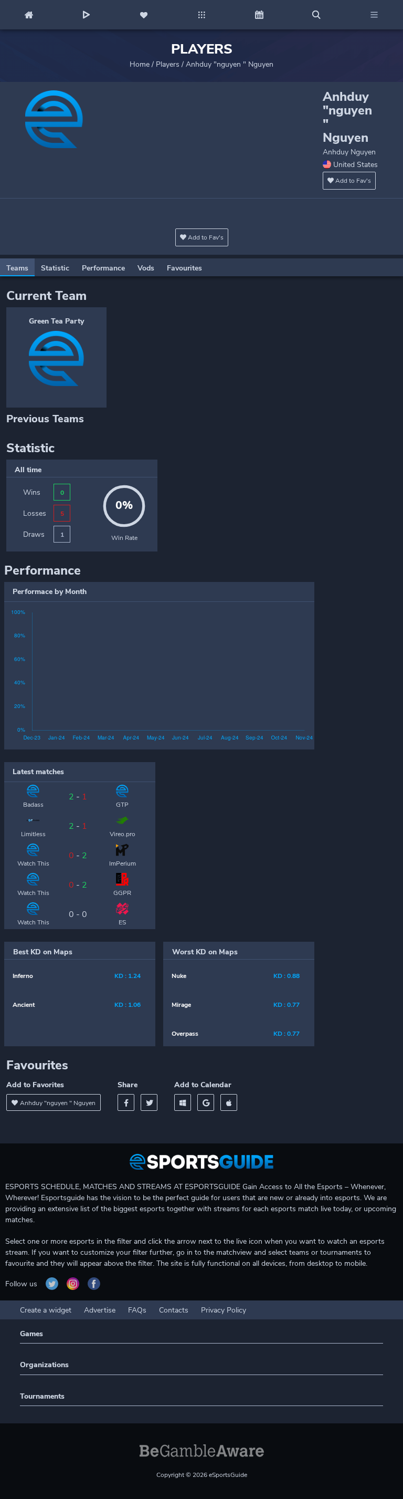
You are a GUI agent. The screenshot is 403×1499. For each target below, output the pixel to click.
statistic (55, 268)
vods (145, 268)
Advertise (99, 1310)
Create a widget (45, 1310)
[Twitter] (149, 1102)
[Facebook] (126, 1102)
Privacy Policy (223, 1310)
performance (103, 268)
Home (140, 64)
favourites (184, 268)
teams (17, 268)
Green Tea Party (56, 321)
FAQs (137, 1310)
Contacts (173, 1310)
